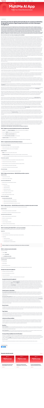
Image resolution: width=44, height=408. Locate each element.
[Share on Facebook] (1, 346)
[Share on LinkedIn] (5, 346)
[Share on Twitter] (3, 346)
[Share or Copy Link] (6, 346)
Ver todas (41, 353)
